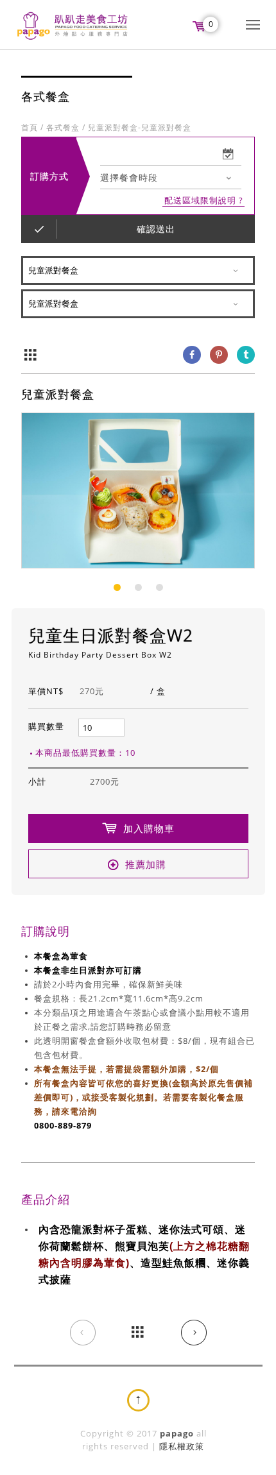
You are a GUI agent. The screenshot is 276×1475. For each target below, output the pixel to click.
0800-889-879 (63, 1125)
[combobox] (170, 177)
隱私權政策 (181, 1446)
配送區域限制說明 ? (203, 200)
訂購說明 (45, 931)
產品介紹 (45, 1199)
